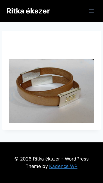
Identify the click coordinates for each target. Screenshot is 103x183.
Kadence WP (63, 166)
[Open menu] (91, 11)
